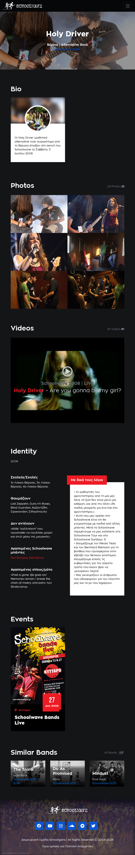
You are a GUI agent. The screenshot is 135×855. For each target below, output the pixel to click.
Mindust (100, 774)
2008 (76, 49)
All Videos (114, 329)
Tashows (24, 853)
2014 (16, 783)
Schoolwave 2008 (60, 383)
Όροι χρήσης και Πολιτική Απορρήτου (67, 846)
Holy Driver (29, 390)
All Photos (114, 186)
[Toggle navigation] (127, 6)
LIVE (89, 383)
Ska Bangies (19, 557)
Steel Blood (36, 557)
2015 (33, 779)
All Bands (111, 752)
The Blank (23, 770)
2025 (112, 783)
